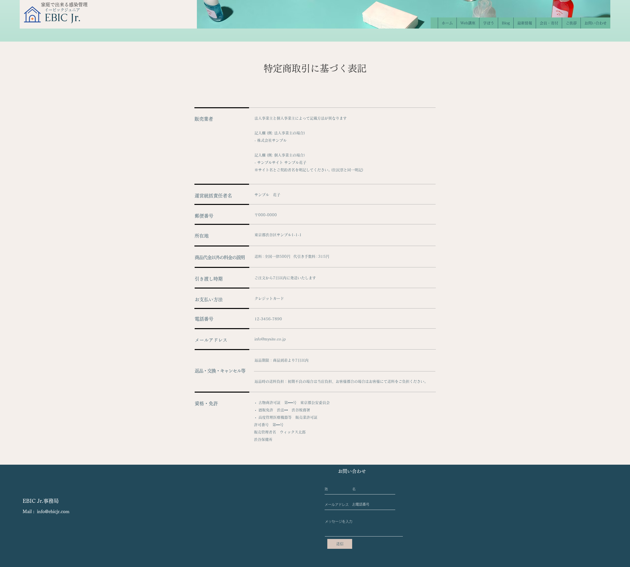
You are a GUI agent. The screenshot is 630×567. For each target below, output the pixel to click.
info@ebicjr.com (53, 511)
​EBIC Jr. (62, 17)
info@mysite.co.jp (270, 339)
